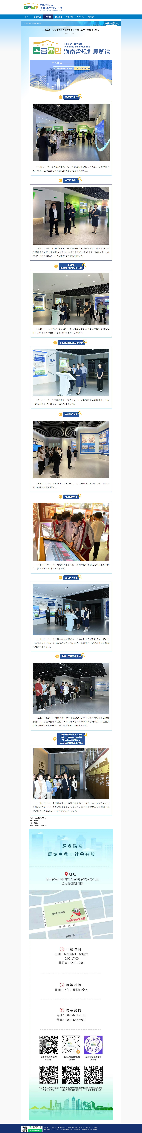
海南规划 (69, 17)
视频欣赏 (90, 17)
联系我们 (46, 1127)
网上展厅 (58, 17)
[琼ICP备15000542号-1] (78, 1127)
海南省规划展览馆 (43, 7)
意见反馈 (51, 1127)
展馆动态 (48, 17)
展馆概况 (37, 17)
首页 (26, 17)
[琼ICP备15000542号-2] (92, 1127)
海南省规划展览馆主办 (65, 1127)
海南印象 (80, 17)
